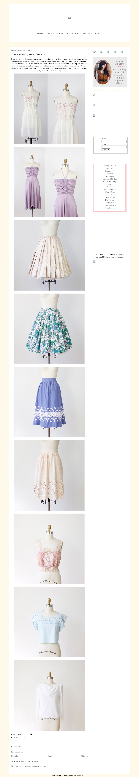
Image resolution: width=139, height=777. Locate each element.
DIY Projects (109, 200)
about (50, 33)
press (98, 33)
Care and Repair (110, 194)
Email (104, 144)
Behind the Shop (110, 189)
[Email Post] (30, 734)
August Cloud (82, 775)
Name (104, 138)
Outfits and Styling (110, 179)
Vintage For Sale (21, 738)
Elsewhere (109, 173)
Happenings (109, 171)
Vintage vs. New (110, 202)
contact (87, 33)
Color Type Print (110, 205)
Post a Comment (17, 752)
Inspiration (110, 176)
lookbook (72, 33)
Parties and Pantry (109, 181)
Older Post (85, 756)
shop (60, 33)
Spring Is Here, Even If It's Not (28, 54)
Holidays (109, 186)
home (40, 33)
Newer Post (15, 756)
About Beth (109, 168)
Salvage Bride (110, 192)
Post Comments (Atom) (29, 761)
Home (50, 756)
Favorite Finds (110, 208)
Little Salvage (110, 197)
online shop (57, 70)
